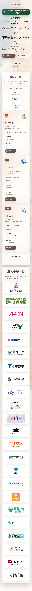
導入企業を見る (22, 56)
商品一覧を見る (7, 56)
